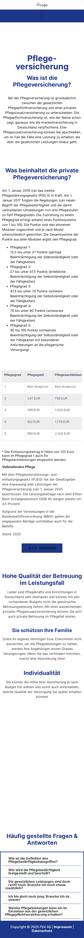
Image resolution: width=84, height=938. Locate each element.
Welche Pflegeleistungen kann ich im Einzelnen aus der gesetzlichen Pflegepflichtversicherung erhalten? (36, 911)
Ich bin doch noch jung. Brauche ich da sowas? (38, 898)
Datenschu (40, 931)
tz (50, 931)
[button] (42, 15)
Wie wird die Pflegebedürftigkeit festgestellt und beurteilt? (34, 871)
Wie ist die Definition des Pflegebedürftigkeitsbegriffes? (33, 860)
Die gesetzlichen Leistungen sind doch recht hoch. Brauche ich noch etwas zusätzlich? (37, 884)
